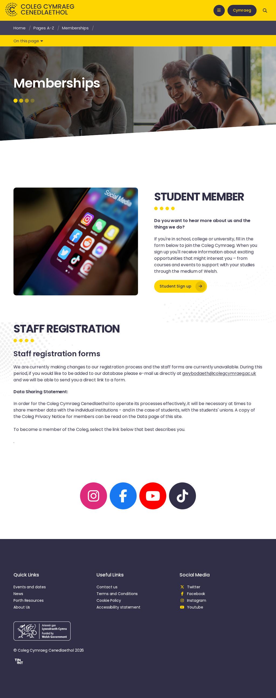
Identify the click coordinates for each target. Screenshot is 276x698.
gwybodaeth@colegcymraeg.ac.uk (219, 373)
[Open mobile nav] (219, 10)
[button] (18, 662)
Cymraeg (242, 10)
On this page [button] (26, 41)
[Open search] (265, 10)
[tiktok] (182, 495)
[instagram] (93, 495)
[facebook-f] (123, 495)
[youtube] (153, 495)
